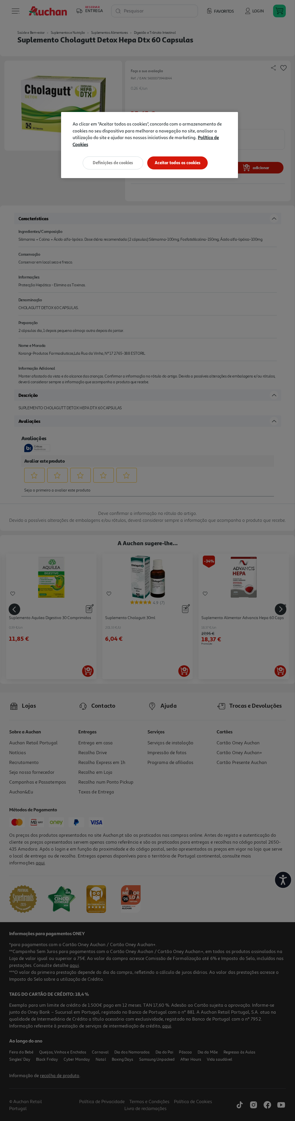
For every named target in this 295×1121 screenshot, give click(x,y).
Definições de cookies (113, 162)
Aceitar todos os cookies (178, 162)
